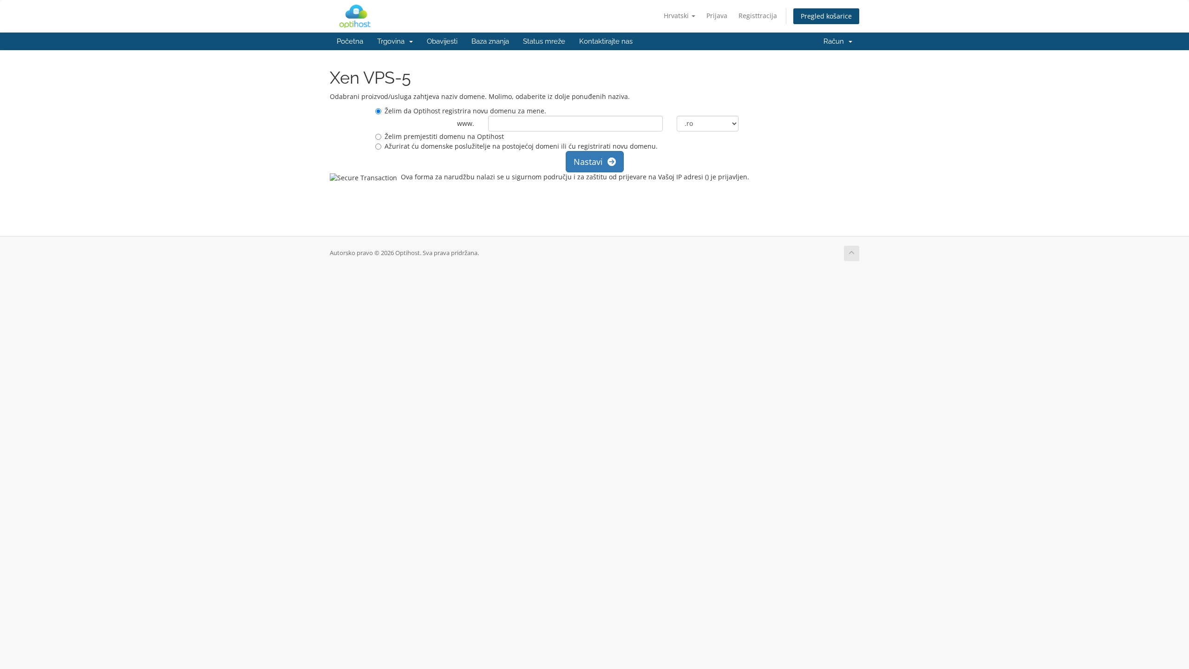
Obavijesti (442, 41)
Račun (835, 41)
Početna (350, 41)
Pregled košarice (826, 16)
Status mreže (544, 41)
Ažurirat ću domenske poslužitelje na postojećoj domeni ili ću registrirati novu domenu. (521, 146)
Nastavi (591, 161)
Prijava (716, 15)
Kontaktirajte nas (606, 41)
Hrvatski (677, 15)
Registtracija (757, 15)
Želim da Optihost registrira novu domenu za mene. (465, 110)
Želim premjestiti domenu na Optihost (444, 136)
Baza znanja (490, 41)
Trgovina (392, 41)
